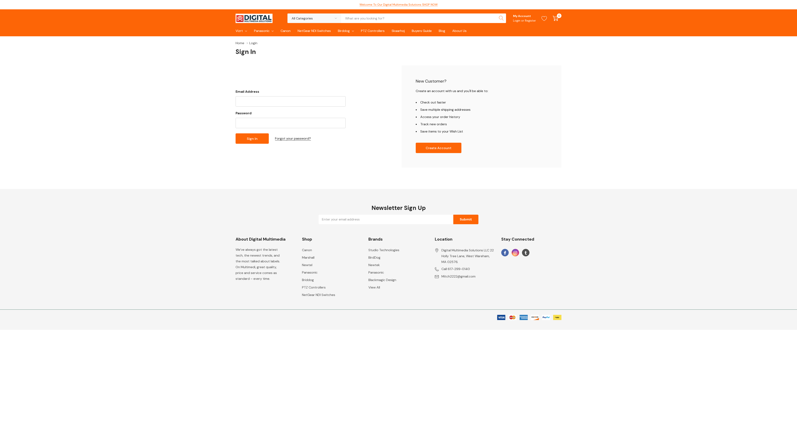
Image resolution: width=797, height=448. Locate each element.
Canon (307, 250)
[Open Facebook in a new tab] (505, 252)
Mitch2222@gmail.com (458, 276)
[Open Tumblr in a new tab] (525, 252)
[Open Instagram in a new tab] (515, 252)
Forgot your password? (293, 138)
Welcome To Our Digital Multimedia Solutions (398, 4)
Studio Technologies (383, 250)
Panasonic (262, 31)
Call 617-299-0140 (455, 269)
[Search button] (501, 18)
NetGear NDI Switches (318, 295)
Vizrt (239, 31)
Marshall (308, 257)
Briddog (308, 280)
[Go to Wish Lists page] (544, 18)
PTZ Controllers (314, 287)
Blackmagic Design (382, 280)
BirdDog (374, 257)
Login (517, 20)
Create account (438, 148)
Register (530, 20)
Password (244, 113)
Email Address (247, 91)
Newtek (374, 265)
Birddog (344, 31)
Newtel (307, 265)
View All (374, 287)
